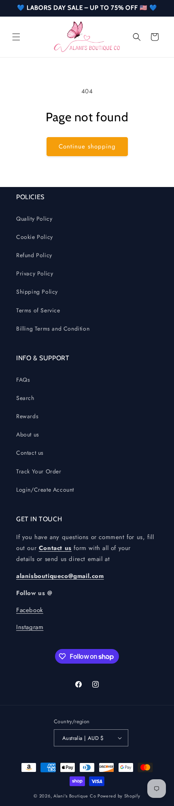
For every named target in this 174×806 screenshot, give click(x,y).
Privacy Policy (34, 273)
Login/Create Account (45, 490)
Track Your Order (39, 471)
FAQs (23, 380)
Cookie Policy (34, 237)
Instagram (29, 627)
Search (25, 398)
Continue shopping (87, 146)
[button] (16, 37)
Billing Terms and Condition (52, 329)
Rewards (27, 416)
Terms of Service (38, 310)
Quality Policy (34, 219)
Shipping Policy (37, 292)
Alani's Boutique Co (74, 796)
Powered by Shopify (119, 796)
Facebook (29, 610)
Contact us (30, 453)
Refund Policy (34, 255)
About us (27, 434)
